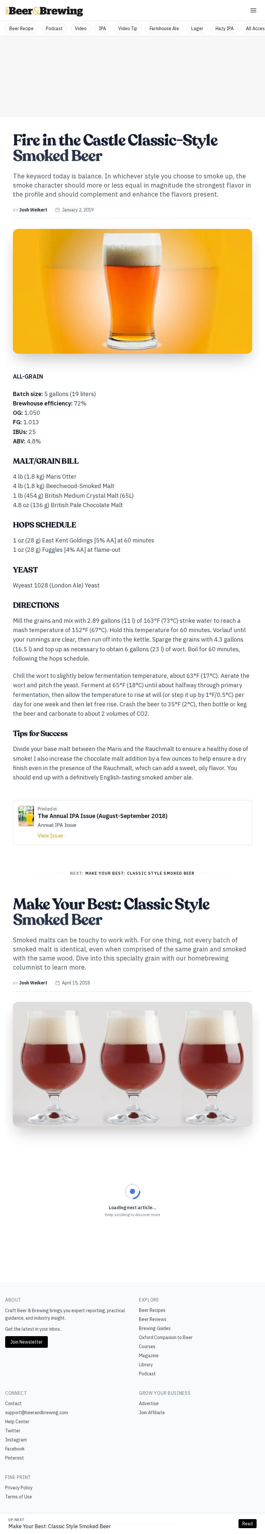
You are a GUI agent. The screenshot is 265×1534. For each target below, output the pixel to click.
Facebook (15, 1449)
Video (81, 28)
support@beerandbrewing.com (36, 1412)
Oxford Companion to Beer (166, 1337)
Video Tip (127, 28)
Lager (197, 28)
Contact (13, 1403)
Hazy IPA (225, 28)
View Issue (50, 835)
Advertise (149, 1403)
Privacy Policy (19, 1488)
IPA (102, 28)
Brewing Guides (155, 1328)
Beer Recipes (152, 1310)
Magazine (149, 1355)
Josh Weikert (33, 210)
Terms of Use (18, 1497)
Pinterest (14, 1458)
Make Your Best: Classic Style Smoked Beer (59, 1526)
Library (146, 1365)
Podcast (54, 28)
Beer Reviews (152, 1319)
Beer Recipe (21, 28)
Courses (147, 1346)
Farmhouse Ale (164, 28)
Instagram (16, 1440)
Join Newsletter (26, 1342)
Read (247, 1524)
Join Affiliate (152, 1412)
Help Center (17, 1422)
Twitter (12, 1431)
